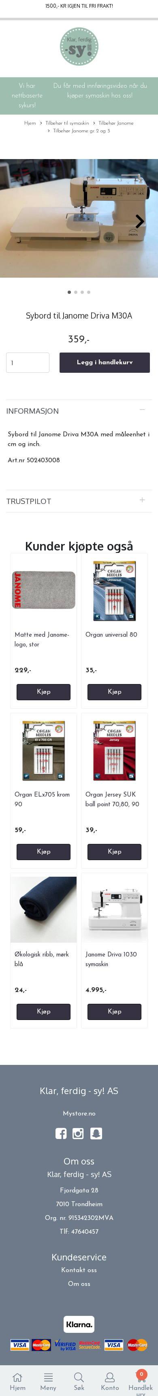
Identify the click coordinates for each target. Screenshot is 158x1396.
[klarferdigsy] (96, 1138)
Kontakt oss (79, 1270)
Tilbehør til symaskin (67, 123)
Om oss (79, 1284)
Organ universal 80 (111, 635)
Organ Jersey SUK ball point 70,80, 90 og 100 (112, 805)
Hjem (30, 123)
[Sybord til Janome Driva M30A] (79, 220)
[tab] (79, 411)
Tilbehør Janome (116, 123)
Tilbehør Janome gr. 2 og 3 (81, 131)
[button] (69, 292)
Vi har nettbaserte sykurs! (27, 96)
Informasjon (32, 410)
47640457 (84, 1232)
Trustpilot (28, 501)
